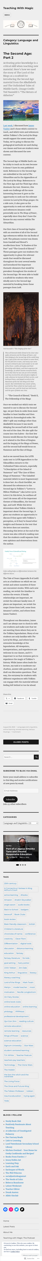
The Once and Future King (16, 1086)
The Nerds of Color (14, 1179)
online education (12, 1007)
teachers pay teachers (14, 1060)
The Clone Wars (25, 1065)
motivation (9, 992)
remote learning (22, 729)
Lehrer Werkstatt (14, 1186)
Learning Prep (12, 1163)
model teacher (20, 987)
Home (6, 1221)
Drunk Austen (12, 1192)
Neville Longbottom (26, 992)
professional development (16, 1016)
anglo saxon (9, 905)
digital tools (25, 943)
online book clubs (12, 1002)
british (32, 924)
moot (32, 987)
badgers (24, 909)
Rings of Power (11, 1036)
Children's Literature (13, 929)
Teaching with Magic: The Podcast (19, 1238)
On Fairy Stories (11, 997)
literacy (33, 973)
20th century (10, 883)
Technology (9, 1065)
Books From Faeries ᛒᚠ (16, 1157)
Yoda (6, 1101)
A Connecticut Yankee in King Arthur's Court (18, 889)
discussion (9, 948)
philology (8, 1011)
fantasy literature (12, 958)
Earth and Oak (12, 1166)
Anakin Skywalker (23, 900)
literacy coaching (12, 977)
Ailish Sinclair (12, 1195)
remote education (12, 1026)
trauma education (12, 1096)
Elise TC (14, 857)
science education (12, 1041)
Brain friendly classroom (15, 924)
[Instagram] (11, 1209)
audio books (24, 905)
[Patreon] (22, 1209)
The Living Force (11, 1081)
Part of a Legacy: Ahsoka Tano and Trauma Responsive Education (20, 851)
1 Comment (16, 732)
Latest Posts (9, 1227)
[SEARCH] (36, 757)
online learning (9, 729)
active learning (11, 895)
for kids (26, 958)
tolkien (30, 1091)
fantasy (19, 953)
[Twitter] (16, 1209)
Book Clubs (19, 914)
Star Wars (9, 846)
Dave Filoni (21, 939)
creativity (8, 939)
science (24, 1036)
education (9, 953)
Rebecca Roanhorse (15, 1182)
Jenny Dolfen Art (13, 1160)
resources (26, 1031)
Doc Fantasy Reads (14, 1137)
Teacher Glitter (13, 1189)
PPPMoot (20, 1011)
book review (10, 919)
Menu (7, 15)
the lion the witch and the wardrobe (16, 1076)
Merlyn (7, 987)
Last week (7, 125)
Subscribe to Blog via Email (20, 771)
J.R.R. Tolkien (10, 968)
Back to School (11, 909)
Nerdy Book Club (13, 1121)
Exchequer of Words (15, 1170)
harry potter (23, 963)
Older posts (20, 742)
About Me (7, 1232)
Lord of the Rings (12, 982)
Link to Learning (13, 1140)
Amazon (8, 900)
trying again (29, 1096)
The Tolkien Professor (14, 1091)
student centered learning (16, 1050)
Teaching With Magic (18, 8)
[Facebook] (5, 1209)
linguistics (22, 973)
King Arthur (9, 973)
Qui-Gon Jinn (10, 1021)
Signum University (13, 1045)
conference (30, 934)
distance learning (25, 948)
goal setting (9, 963)
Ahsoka (24, 895)
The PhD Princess (14, 1173)
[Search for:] (18, 757)
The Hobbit (9, 1070)
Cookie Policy (15, 1251)
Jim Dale (23, 968)
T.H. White (9, 1055)
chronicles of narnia (13, 934)
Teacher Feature (24, 1055)
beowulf (8, 914)
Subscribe (10, 799)
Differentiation (11, 943)
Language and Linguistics (27, 727)
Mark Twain (28, 982)
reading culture (26, 1021)
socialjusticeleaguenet (16, 1176)
